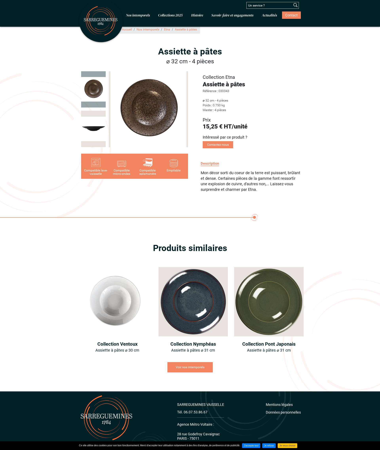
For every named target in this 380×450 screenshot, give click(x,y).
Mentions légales (279, 404)
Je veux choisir (287, 445)
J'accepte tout (251, 445)
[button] (148, 109)
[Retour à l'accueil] (101, 21)
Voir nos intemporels (190, 367)
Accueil (127, 29)
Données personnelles (283, 412)
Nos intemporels (148, 29)
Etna (167, 29)
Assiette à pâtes (186, 29)
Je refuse (269, 445)
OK (295, 5)
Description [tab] (210, 163)
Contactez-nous (218, 145)
